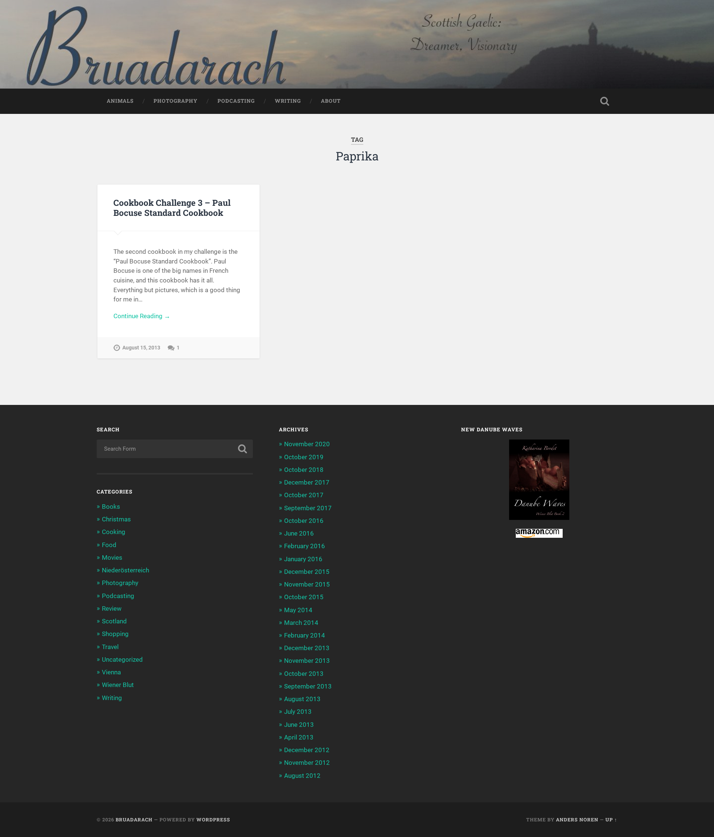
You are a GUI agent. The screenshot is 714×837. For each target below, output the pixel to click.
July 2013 (298, 711)
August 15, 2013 (141, 348)
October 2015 (304, 597)
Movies (112, 557)
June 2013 (299, 724)
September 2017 (308, 508)
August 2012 (302, 775)
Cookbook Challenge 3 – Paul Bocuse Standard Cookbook (172, 207)
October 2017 (304, 495)
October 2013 (304, 673)
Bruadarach (134, 819)
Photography (175, 101)
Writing (288, 101)
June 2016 (299, 533)
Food (109, 545)
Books (111, 506)
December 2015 (306, 571)
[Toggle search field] (604, 101)
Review (112, 608)
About (331, 101)
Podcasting (236, 101)
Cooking (113, 532)
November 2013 (307, 660)
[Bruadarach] (357, 44)
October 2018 (304, 469)
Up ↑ (611, 819)
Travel (110, 647)
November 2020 (307, 444)
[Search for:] (175, 449)
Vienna (111, 672)
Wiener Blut (118, 685)
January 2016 (303, 559)
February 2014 (304, 635)
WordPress (213, 819)
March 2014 (301, 622)
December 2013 (306, 648)
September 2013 (308, 686)
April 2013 (298, 737)
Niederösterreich (125, 570)
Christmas (116, 519)
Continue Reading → (141, 316)
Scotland (114, 621)
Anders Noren (577, 819)
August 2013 (302, 699)
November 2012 (307, 762)
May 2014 (298, 610)
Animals (120, 101)
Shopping (115, 634)
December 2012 (306, 750)
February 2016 (304, 546)
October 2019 (304, 457)
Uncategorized (122, 659)
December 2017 (306, 482)
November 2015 (307, 584)
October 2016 (304, 520)
